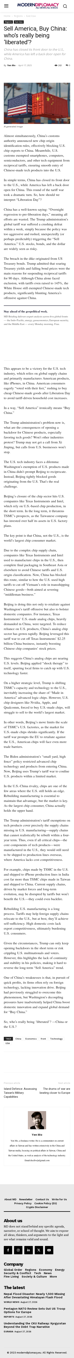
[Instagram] (18, 1250)
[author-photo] (37, 1129)
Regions (18, 16)
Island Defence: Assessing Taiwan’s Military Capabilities (20, 1092)
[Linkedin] (34, 74)
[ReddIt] (42, 74)
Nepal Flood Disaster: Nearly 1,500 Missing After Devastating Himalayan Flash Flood (34, 1295)
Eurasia (8, 1331)
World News (11, 1302)
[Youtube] (49, 1250)
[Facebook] (7, 74)
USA (8, 1043)
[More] (60, 74)
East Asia (31, 16)
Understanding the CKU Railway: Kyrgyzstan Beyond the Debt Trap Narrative (35, 1325)
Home (7, 16)
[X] (16, 74)
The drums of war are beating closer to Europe (55, 1090)
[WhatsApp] (25, 74)
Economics (31, 1038)
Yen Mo (11, 65)
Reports (9, 1316)
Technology (56, 1038)
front (43, 1038)
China (18, 1038)
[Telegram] (51, 74)
